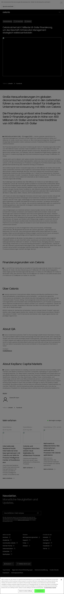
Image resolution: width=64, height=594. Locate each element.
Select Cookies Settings (25, 591)
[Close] (61, 579)
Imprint (54, 587)
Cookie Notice (48, 587)
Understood (39, 591)
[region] (32, 585)
